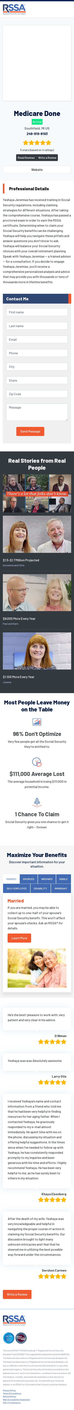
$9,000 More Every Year (19, 618)
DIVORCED (28, 879)
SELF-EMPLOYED (17, 888)
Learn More (19, 938)
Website (37, 169)
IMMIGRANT (61, 888)
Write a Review (47, 157)
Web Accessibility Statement (16, 1399)
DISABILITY (40, 888)
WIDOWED (47, 879)
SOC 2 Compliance (11, 1403)
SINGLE (63, 879)
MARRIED (11, 879)
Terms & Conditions (12, 1393)
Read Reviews (26, 157)
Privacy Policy (9, 1390)
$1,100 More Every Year (18, 677)
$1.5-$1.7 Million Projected (21, 560)
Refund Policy (9, 1396)
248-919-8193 (37, 134)
